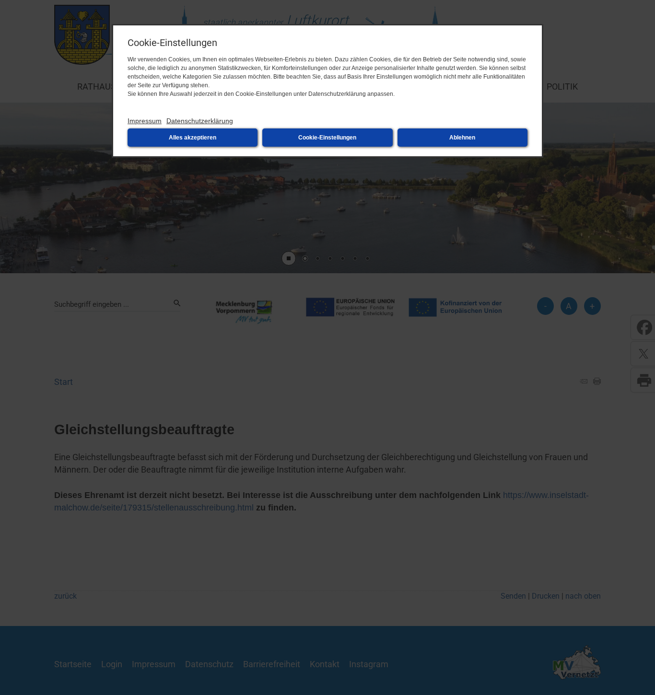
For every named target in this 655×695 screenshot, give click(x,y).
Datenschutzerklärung (199, 121)
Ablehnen (462, 137)
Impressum (145, 121)
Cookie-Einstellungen (327, 137)
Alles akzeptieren (192, 137)
